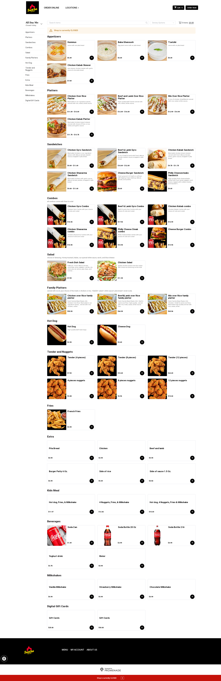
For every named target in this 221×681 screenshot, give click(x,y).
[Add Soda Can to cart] (92, 543)
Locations (71, 7)
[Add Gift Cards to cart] (92, 627)
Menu (65, 649)
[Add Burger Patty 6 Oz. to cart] (92, 481)
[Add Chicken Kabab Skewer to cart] (92, 81)
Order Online (51, 7)
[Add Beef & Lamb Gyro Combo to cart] (142, 222)
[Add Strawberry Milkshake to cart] (142, 597)
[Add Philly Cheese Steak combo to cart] (142, 245)
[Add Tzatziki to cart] (192, 58)
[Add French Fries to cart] (92, 427)
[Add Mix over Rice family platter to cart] (192, 311)
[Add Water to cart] (142, 566)
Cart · (180, 7)
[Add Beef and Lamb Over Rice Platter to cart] (142, 112)
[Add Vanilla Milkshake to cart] (92, 597)
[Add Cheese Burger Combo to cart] (192, 245)
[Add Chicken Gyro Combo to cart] (92, 222)
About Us (92, 649)
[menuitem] (34, 32)
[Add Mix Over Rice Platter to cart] (192, 112)
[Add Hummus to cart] (92, 58)
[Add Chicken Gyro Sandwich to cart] (92, 165)
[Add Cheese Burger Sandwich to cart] (142, 188)
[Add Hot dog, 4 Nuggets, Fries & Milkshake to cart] (192, 512)
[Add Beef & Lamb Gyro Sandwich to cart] (142, 165)
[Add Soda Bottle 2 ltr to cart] (192, 543)
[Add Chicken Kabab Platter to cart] (92, 135)
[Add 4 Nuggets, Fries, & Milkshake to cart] (142, 512)
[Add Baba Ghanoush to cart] (142, 58)
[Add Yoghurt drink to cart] (92, 566)
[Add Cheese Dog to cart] (142, 342)
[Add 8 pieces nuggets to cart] (142, 396)
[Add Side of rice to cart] (142, 481)
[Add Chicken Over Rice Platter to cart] (92, 112)
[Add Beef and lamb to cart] (192, 458)
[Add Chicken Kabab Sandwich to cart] (192, 165)
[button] (4, 658)
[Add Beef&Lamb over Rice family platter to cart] (142, 311)
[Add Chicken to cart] (142, 458)
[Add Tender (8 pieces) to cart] (142, 373)
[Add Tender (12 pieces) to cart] (192, 373)
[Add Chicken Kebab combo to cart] (192, 222)
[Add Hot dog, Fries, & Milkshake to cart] (92, 512)
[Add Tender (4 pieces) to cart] (92, 373)
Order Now (191, 7)
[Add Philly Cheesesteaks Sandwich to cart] (192, 188)
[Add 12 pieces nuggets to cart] (192, 396)
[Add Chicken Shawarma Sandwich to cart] (92, 188)
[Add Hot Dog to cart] (92, 342)
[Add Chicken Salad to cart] (142, 278)
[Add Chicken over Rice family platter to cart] (92, 311)
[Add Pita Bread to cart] (92, 458)
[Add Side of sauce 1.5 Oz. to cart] (192, 481)
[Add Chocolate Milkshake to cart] (192, 597)
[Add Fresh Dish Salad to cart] (92, 278)
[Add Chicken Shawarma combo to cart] (92, 245)
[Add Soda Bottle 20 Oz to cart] (142, 543)
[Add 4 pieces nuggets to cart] (92, 396)
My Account (77, 649)
